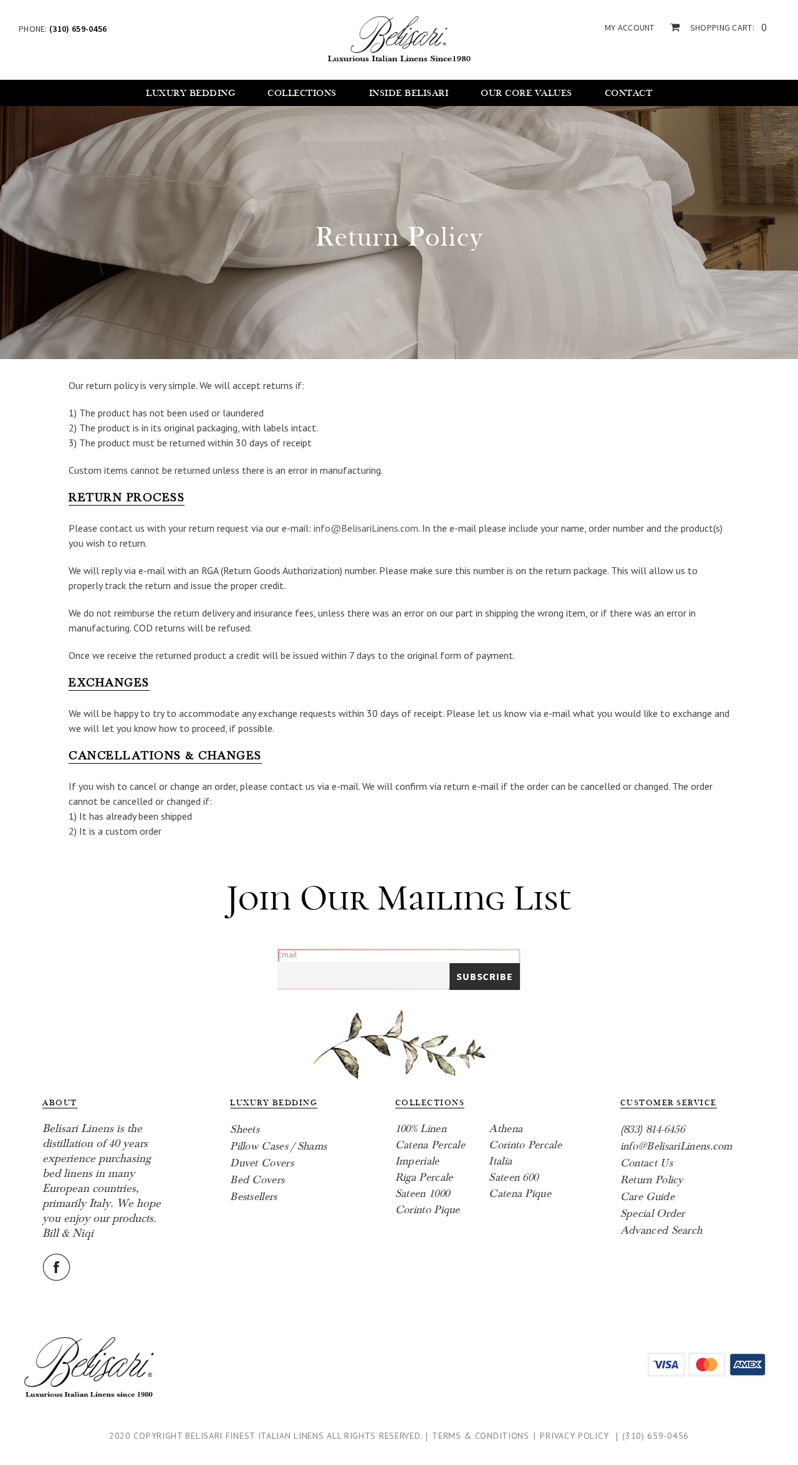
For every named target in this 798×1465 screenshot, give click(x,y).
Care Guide (647, 1196)
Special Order (652, 1213)
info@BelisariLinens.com (366, 528)
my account (630, 27)
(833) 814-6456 (652, 1129)
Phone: (63, 28)
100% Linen (420, 1128)
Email (287, 954)
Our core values (526, 93)
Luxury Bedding (190, 93)
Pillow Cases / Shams (278, 1146)
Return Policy (651, 1179)
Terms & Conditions (480, 1435)
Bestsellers (253, 1196)
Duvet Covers (262, 1163)
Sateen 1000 (422, 1193)
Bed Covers (257, 1179)
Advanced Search (661, 1230)
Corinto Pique (427, 1209)
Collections (302, 93)
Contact (629, 93)
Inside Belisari (409, 93)
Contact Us (646, 1163)
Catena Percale (430, 1144)
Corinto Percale (525, 1144)
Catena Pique (520, 1193)
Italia (500, 1161)
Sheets (244, 1129)
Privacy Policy (574, 1435)
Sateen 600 (513, 1177)
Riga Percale (424, 1177)
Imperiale (417, 1161)
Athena (505, 1128)
